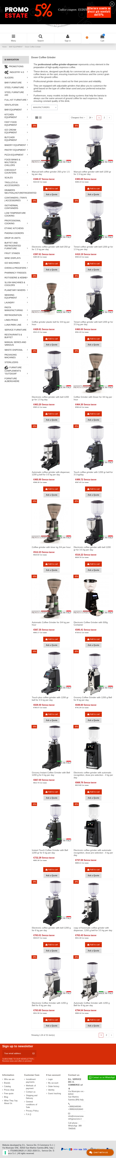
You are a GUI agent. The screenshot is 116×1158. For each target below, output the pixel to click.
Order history (53, 1086)
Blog (6, 1097)
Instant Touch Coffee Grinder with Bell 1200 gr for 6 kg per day (50, 851)
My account (53, 1083)
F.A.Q (28, 1114)
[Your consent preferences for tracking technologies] (5, 1153)
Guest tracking (54, 1093)
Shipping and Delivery (31, 1096)
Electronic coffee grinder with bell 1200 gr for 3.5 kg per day (92, 548)
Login (50, 1079)
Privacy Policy (32, 1111)
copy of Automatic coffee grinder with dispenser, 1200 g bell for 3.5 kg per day (93, 929)
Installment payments (31, 1080)
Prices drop (9, 1090)
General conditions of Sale (31, 1104)
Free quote (8, 1093)
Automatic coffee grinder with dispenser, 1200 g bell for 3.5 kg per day (51, 473)
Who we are (9, 1079)
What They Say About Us (11, 1101)
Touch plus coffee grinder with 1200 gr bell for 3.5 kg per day (50, 698)
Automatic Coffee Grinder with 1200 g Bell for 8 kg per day (92, 1004)
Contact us (30, 1092)
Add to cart (53, 188)
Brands (7, 1083)
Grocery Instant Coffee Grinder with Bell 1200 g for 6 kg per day (51, 773)
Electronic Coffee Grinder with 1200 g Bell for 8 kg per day (50, 1004)
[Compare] (50, 169)
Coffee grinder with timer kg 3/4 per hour (51, 547)
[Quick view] (54, 169)
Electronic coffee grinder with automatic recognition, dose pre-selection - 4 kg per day (93, 775)
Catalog (7, 1086)
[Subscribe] (33, 1053)
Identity (51, 1090)
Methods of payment (31, 1086)
